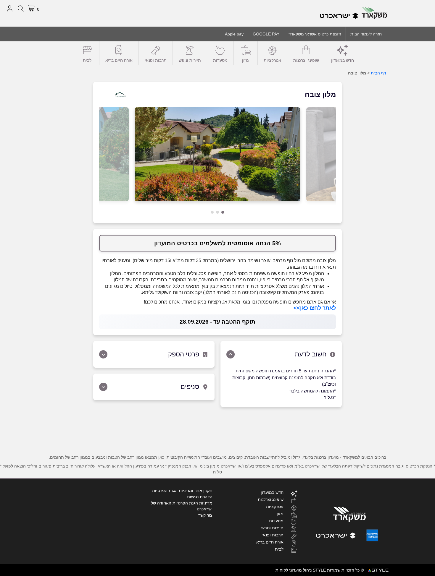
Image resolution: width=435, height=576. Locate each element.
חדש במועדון (342, 60)
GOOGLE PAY (266, 34)
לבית (87, 60)
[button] (222, 212)
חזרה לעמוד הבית (366, 34)
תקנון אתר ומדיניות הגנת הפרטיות (182, 490)
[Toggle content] (230, 354)
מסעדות (220, 60)
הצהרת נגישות (199, 496)
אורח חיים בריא (119, 60)
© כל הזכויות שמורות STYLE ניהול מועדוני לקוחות (320, 570)
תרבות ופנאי (156, 60)
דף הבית (378, 73)
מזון (245, 60)
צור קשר (205, 515)
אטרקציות (272, 60)
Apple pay (234, 34)
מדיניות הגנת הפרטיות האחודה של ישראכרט (181, 506)
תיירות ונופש (190, 60)
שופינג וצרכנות (306, 60)
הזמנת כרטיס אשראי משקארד (315, 34)
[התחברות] (9, 8)
